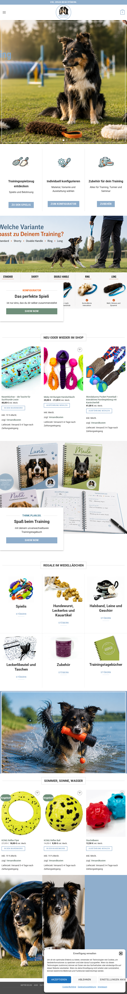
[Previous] (6, 82)
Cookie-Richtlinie (69, 987)
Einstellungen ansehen (111, 979)
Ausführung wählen (56, 405)
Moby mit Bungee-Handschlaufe (59, 397)
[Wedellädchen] (63, 12)
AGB (36, 985)
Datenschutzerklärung (87, 987)
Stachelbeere (92, 840)
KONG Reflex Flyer (10, 840)
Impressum (102, 987)
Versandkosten (14, 420)
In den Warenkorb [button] (13, 408)
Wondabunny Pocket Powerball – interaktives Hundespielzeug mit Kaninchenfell (102, 400)
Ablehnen (84, 979)
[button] (120, 953)
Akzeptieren (59, 979)
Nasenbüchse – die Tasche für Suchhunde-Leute (16, 398)
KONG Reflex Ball (52, 840)
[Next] (120, 82)
